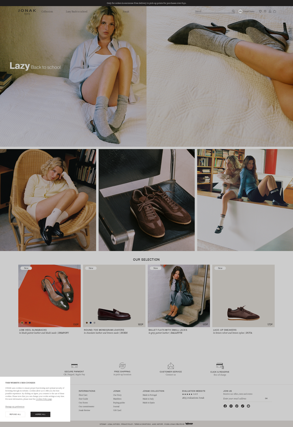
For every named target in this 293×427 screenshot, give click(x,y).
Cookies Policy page (44, 399)
